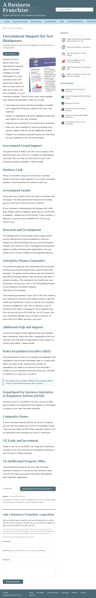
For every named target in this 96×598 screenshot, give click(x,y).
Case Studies (50, 21)
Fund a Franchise (20, 21)
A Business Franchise (16, 7)
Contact (83, 592)
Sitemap (75, 592)
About (31, 592)
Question (6, 560)
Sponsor (32, 595)
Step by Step (36, 21)
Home (7, 21)
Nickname (7, 541)
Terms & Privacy (53, 592)
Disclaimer (40, 592)
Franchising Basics (75, 21)
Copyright (65, 592)
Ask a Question (10, 54)
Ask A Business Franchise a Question (37, 489)
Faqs (62, 21)
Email (24, 550)
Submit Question (13, 582)
